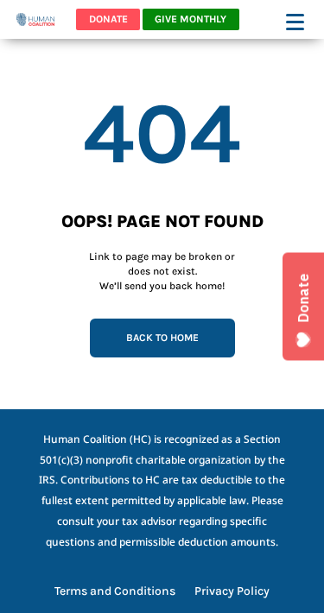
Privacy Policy (232, 591)
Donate (108, 19)
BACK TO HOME (162, 338)
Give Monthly (190, 19)
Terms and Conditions (114, 591)
